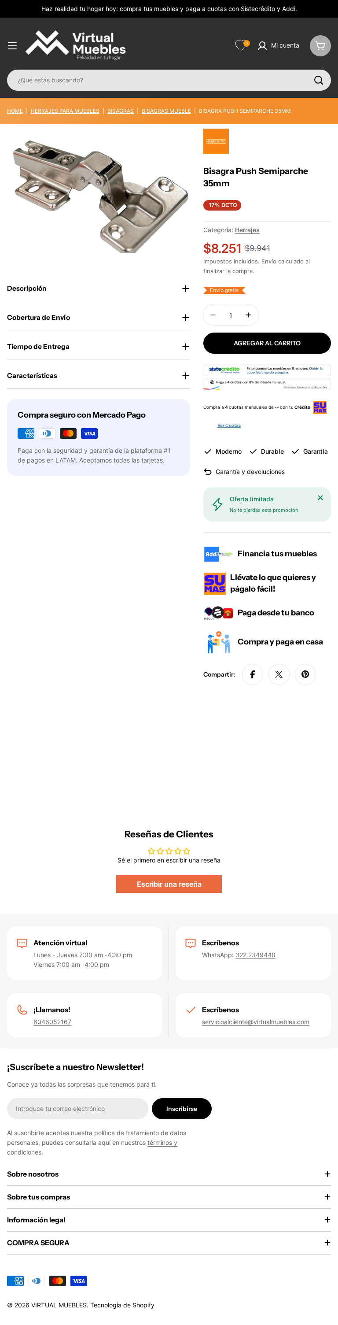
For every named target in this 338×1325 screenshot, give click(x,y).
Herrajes (247, 229)
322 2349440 (255, 955)
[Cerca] (320, 497)
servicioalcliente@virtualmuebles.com (255, 1021)
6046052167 (52, 1021)
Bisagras (120, 110)
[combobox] (169, 80)
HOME (15, 110)
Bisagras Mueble (166, 110)
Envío (268, 261)
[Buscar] (318, 80)
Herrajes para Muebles (65, 110)
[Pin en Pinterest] (305, 674)
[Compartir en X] (279, 674)
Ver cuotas (229, 425)
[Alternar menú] (12, 46)
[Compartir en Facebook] (252, 674)
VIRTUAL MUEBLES (59, 1305)
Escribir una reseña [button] (169, 884)
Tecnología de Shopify (122, 1305)
